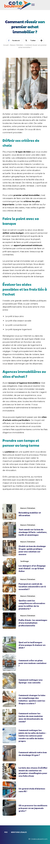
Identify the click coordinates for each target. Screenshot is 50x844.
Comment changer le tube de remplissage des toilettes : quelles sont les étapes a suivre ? (32, 699)
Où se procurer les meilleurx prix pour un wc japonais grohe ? (33, 808)
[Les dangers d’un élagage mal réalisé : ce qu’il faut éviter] (9, 566)
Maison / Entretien (16, 45)
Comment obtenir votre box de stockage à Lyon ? (33, 753)
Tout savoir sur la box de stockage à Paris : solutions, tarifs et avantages (33, 532)
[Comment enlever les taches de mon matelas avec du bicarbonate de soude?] (9, 717)
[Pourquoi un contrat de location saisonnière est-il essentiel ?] (9, 584)
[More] (41, 40)
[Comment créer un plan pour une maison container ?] (9, 663)
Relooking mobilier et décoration (30, 514)
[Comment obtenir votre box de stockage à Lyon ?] (9, 753)
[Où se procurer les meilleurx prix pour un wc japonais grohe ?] (9, 808)
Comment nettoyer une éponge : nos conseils (31, 681)
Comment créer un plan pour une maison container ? (33, 663)
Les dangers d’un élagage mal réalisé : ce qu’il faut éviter (32, 568)
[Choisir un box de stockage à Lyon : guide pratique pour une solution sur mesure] (9, 548)
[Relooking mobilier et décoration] (9, 512)
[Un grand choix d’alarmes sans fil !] (9, 789)
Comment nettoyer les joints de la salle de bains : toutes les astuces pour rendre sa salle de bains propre (32, 735)
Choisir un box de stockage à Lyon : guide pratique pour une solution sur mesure (32, 550)
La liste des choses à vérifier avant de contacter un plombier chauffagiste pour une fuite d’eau (33, 771)
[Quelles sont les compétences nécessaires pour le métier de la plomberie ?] (9, 602)
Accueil (5, 45)
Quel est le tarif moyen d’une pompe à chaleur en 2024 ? (32, 645)
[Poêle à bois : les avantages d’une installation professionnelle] (9, 620)
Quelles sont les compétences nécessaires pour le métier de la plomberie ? (32, 604)
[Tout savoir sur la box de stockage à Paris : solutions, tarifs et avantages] (9, 530)
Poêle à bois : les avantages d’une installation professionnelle (33, 623)
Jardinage (24, 561)
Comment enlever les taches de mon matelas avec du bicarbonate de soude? (31, 717)
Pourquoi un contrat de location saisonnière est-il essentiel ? (32, 586)
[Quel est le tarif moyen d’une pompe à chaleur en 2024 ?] (9, 644)
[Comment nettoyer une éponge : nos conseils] (9, 681)
